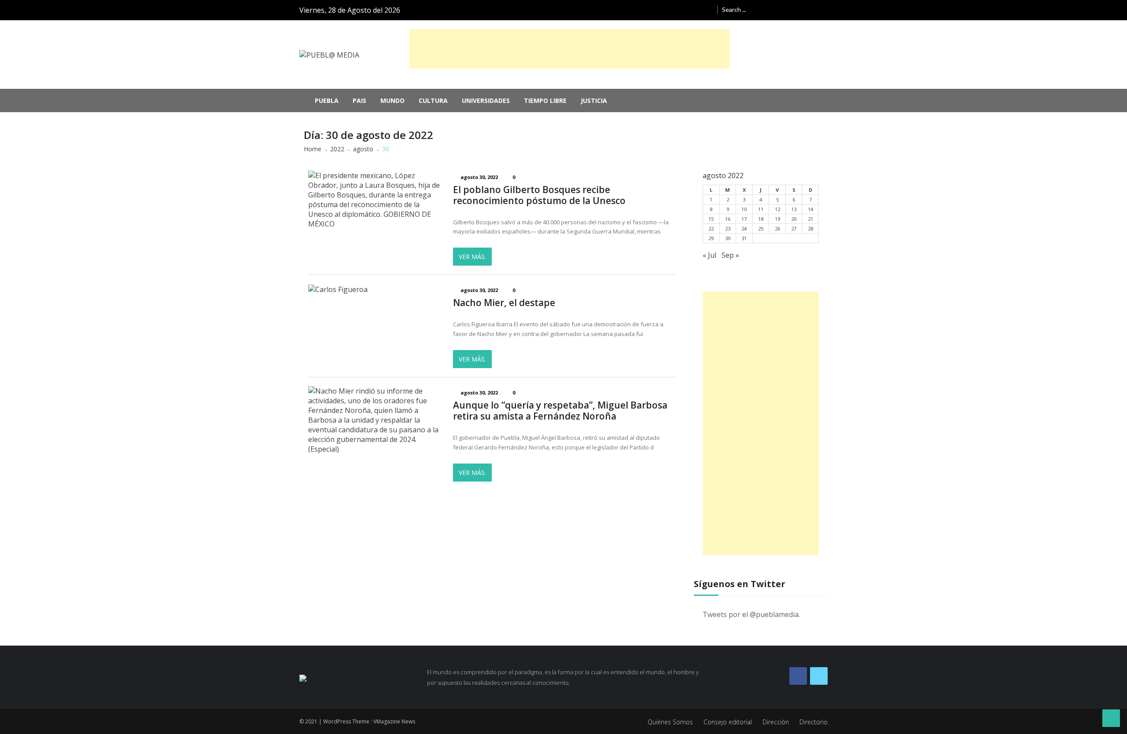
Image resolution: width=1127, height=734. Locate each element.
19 (777, 218)
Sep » (730, 255)
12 (777, 209)
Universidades (486, 100)
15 (711, 218)
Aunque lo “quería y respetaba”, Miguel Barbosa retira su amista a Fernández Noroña (560, 411)
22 (711, 228)
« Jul (709, 255)
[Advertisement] (569, 49)
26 (777, 228)
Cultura (433, 100)
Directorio (813, 722)
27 (793, 228)
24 (744, 228)
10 (744, 209)
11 (760, 209)
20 (793, 218)
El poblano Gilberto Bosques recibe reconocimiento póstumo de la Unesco (539, 195)
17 (744, 218)
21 (810, 218)
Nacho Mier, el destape (504, 302)
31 (744, 238)
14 (810, 209)
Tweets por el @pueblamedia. (751, 614)
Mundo (392, 100)
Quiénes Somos (670, 722)
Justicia (594, 100)
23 (727, 228)
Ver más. (472, 256)
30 (727, 238)
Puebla (327, 100)
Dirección (775, 722)
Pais (359, 100)
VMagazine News (394, 721)
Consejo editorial (727, 722)
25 (760, 228)
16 (727, 218)
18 (760, 218)
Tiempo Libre (545, 100)
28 (810, 228)
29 (711, 238)
